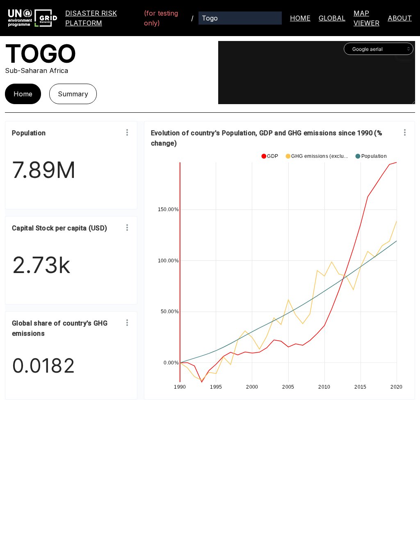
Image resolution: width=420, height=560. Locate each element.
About (400, 18)
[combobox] (378, 49)
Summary (73, 94)
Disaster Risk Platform (91, 18)
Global (332, 18)
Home (300, 18)
